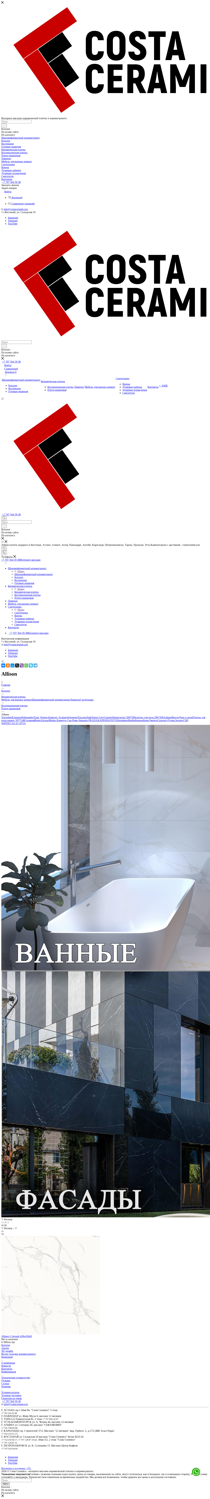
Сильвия (29, 720)
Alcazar (45, 720)
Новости (6, 1365)
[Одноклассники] (8, 665)
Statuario (83, 720)
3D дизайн (7, 1351)
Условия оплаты (10, 1392)
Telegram (13, 220)
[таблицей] (8, 1222)
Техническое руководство (15, 1377)
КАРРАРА (103, 720)
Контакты (6, 1368)
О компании (8, 1362)
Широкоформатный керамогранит (33, 574)
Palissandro (27, 717)
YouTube (12, 223)
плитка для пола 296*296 (149, 717)
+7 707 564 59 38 (11, 182)
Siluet (115, 717)
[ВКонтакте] (3, 665)
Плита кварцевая (10, 708)
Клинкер (17, 717)
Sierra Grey (98, 717)
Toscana (81, 717)
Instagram (13, 217)
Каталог (5, 1345)
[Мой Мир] (12, 665)
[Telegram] (35, 665)
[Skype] (31, 665)
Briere (37, 720)
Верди (175, 717)
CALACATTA (18, 723)
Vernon (43, 717)
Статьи (5, 1383)
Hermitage (122, 720)
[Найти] (4, 125)
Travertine (6, 717)
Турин (171, 720)
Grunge (108, 717)
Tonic (36, 717)
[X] (17, 665)
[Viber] (22, 665)
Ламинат (75, 699)
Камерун (62, 720)
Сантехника (21, 612)
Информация (8, 1371)
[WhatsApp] (26, 665)
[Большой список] (5, 1225)
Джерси (153, 720)
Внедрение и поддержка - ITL (16, 1468)
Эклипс (179, 720)
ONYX (113, 720)
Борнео (139, 720)
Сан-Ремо (73, 720)
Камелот (53, 717)
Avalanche (63, 717)
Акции (5, 1348)
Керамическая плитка (26, 592)
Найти (6, 1484)
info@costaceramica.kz (16, 209)
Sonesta (73, 717)
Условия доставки (11, 1395)
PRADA (93, 720)
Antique (167, 717)
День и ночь (185, 717)
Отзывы (5, 1380)
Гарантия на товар (11, 1398)
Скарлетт (163, 720)
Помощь (6, 1386)
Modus (53, 720)
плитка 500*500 (126, 717)
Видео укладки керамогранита (18, 1354)
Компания (7, 1357)
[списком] (5, 1222)
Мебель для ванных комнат (16, 699)
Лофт (89, 717)
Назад (21, 571)
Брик (146, 720)
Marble (131, 720)
